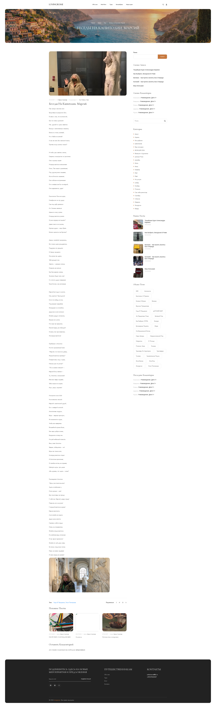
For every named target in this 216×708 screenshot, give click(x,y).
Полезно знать (140, 346)
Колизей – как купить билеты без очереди (148, 82)
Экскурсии (138, 205)
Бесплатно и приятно (142, 296)
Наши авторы (140, 336)
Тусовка (138, 356)
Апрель (137, 137)
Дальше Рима (139, 157)
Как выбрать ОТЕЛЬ (142, 321)
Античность (147, 291)
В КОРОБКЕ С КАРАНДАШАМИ (60, 637)
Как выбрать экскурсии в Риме (144, 74)
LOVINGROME (56, 4)
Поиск (135, 52)
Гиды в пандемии (59, 602)
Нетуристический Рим (156, 336)
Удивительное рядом (153, 356)
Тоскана (153, 346)
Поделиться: (110, 602)
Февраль (137, 202)
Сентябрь (137, 196)
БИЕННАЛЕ (138, 144)
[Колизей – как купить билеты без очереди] (138, 261)
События (137, 199)
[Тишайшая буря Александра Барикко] (138, 224)
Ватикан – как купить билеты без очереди (148, 78)
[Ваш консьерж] (138, 273)
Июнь (136, 167)
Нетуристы (139, 341)
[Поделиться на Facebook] (115, 602)
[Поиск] (165, 121)
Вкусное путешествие (142, 306)
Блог (105, 681)
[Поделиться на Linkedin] (125, 602)
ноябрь (137, 183)
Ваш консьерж (138, 86)
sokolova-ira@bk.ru (152, 675)
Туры (105, 678)
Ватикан (154, 301)
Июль (136, 163)
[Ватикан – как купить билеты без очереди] (138, 249)
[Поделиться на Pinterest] (121, 602)
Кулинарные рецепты (142, 326)
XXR (137, 291)
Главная (93, 23)
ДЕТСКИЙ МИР (158, 311)
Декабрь (137, 160)
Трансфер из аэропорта (143, 351)
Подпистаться (86, 679)
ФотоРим (152, 361)
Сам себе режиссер (141, 192)
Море (156, 326)
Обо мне (107, 675)
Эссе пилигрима (71, 602)
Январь (137, 209)
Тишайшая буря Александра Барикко (146, 70)
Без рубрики (82, 100)
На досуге (138, 179)
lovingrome (57, 700)
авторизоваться (80, 650)
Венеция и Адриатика (141, 154)
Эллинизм (79, 637)
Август (137, 134)
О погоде (151, 341)
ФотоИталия (139, 361)
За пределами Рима (142, 316)
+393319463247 (152, 677)
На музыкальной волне (143, 331)
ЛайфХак (137, 170)
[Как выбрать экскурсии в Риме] (138, 236)
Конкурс (156, 321)
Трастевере (160, 351)
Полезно (137, 189)
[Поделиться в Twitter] (118, 602)
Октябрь (137, 186)
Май (136, 173)
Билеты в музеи (141, 301)
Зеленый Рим (159, 316)
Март (105, 23)
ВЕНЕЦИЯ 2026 (140, 150)
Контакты (106, 684)
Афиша (99, 23)
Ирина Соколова (62, 100)
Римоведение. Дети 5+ (149, 98)
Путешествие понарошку (110, 637)
